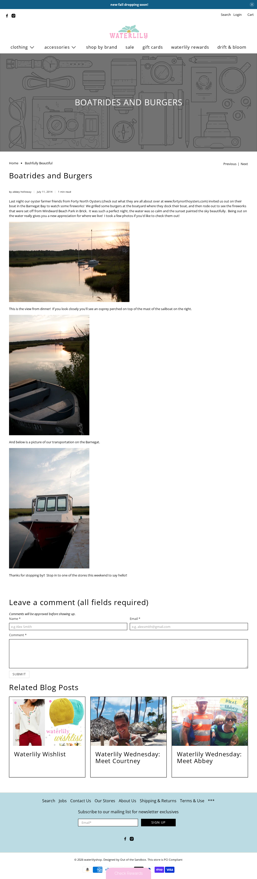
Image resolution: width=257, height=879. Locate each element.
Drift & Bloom (231, 47)
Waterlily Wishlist (40, 754)
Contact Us (80, 800)
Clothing (19, 47)
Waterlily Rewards (190, 47)
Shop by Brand (101, 47)
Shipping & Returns (158, 800)
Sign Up (158, 822)
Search (48, 800)
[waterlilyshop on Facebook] (8, 16)
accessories (57, 47)
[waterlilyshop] (128, 32)
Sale (129, 47)
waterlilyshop (93, 859)
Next (244, 164)
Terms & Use (192, 800)
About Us (127, 800)
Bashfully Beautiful (38, 163)
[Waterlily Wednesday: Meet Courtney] (128, 721)
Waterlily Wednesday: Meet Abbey (209, 757)
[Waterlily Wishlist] (47, 721)
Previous (229, 164)
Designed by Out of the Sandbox (124, 859)
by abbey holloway (20, 191)
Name (15, 618)
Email (135, 618)
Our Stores (105, 800)
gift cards (153, 47)
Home (13, 163)
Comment (18, 635)
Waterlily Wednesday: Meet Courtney (127, 757)
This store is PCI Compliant (165, 859)
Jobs (63, 800)
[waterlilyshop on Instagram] (15, 16)
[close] (251, 4)
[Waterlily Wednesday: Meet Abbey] (210, 721)
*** (211, 800)
